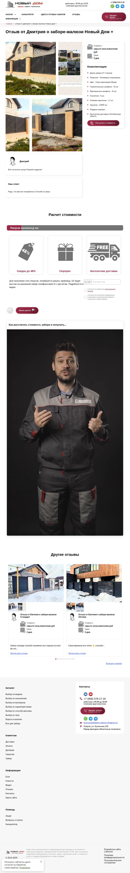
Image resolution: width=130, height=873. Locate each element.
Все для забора (13, 723)
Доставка (10, 742)
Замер (9, 758)
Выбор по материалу (15, 703)
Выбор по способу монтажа (19, 711)
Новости (10, 781)
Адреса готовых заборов (53, 14)
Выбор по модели (14, 694)
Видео (9, 785)
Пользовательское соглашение (112, 861)
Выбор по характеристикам (18, 707)
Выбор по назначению (16, 698)
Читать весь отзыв (19, 653)
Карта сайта (11, 798)
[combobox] (88, 281)
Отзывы (76, 14)
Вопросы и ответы (14, 820)
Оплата (9, 746)
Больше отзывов (114, 663)
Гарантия (10, 754)
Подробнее (24, 868)
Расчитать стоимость (105, 123)
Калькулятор (28, 14)
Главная (9, 24)
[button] (55, 658)
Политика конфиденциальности (114, 856)
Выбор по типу (12, 715)
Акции (8, 816)
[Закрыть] (41, 861)
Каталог (9, 14)
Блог (8, 777)
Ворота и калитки (14, 719)
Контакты (10, 793)
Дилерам (10, 750)
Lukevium (108, 852)
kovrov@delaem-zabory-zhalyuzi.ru (101, 723)
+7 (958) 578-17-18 (117, 2)
